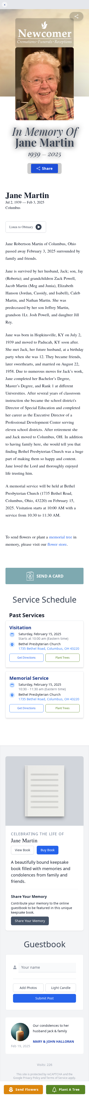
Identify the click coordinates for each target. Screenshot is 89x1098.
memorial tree (60, 537)
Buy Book (48, 850)
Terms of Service (57, 1078)
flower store (57, 544)
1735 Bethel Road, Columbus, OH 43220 (48, 648)
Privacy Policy (31, 1078)
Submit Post (44, 998)
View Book (22, 850)
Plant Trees (62, 658)
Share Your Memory (30, 921)
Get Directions (26, 658)
